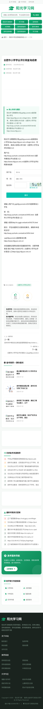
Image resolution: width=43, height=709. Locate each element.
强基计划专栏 (6, 679)
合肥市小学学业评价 (24, 285)
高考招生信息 (6, 660)
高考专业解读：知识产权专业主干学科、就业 (27, 416)
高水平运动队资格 (28, 687)
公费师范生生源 (27, 683)
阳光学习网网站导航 (31, 703)
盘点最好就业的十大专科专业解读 (27, 372)
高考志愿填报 (8, 31)
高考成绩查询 (21, 26)
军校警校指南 (6, 687)
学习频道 (13, 2)
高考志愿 (31, 2)
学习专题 (21, 22)
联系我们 (4, 641)
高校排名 (25, 660)
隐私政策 (25, 645)
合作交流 (4, 649)
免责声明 (25, 641)
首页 (5, 37)
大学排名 (7, 26)
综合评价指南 (26, 679)
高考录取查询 (21, 31)
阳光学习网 (25, 8)
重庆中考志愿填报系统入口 (18, 37)
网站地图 (4, 645)
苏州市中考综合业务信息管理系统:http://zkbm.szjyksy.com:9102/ (21, 343)
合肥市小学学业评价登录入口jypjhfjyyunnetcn (23, 353)
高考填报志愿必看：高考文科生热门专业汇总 (27, 387)
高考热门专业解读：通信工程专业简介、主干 (27, 402)
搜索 (37, 15)
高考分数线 (35, 26)
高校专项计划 (6, 683)
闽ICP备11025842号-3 (12, 703)
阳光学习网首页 (7, 22)
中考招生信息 (26, 668)
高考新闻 (35, 22)
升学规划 (23, 2)
